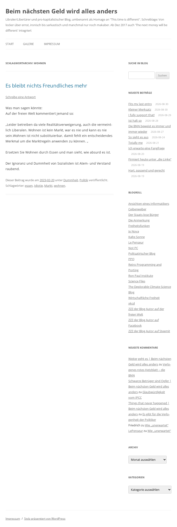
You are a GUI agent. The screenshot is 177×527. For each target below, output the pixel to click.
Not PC (133, 248)
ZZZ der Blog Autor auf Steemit (149, 331)
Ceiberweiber (137, 209)
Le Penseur (136, 242)
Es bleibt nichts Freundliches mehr (46, 85)
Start (10, 44)
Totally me (135, 143)
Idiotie (38, 186)
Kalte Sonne (136, 237)
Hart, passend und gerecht (146, 170)
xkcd (131, 303)
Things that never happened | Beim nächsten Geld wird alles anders (148, 408)
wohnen (59, 186)
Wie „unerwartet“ (156, 425)
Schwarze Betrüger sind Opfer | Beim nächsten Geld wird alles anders (149, 386)
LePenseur (135, 431)
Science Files (136, 281)
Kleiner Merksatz (139, 109)
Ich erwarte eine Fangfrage (146, 148)
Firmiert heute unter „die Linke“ (149, 159)
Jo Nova (133, 231)
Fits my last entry (140, 104)
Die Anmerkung (139, 220)
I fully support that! (141, 115)
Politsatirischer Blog (141, 253)
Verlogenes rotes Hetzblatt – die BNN (149, 369)
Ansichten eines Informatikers (148, 204)
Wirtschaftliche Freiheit (144, 298)
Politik (84, 180)
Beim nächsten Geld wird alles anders (61, 11)
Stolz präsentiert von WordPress (44, 519)
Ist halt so (135, 120)
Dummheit (70, 180)
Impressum (52, 44)
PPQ (131, 259)
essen (29, 186)
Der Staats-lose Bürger (143, 215)
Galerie (28, 44)
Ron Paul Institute (140, 276)
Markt (48, 186)
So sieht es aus (138, 137)
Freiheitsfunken (139, 226)
